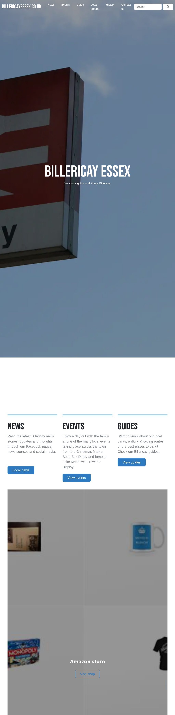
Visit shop (87, 674)
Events (65, 4)
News (51, 4)
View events (77, 478)
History (110, 4)
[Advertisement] (87, 389)
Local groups (95, 6)
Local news (20, 470)
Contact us (126, 6)
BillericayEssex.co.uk (21, 6)
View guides (132, 462)
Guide (80, 4)
